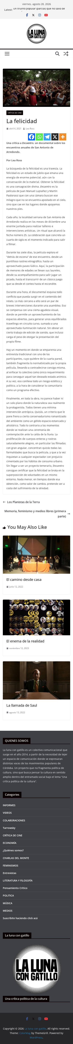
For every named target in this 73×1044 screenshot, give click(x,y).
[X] (54, 136)
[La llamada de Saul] (36, 664)
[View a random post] (66, 53)
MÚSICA (7, 903)
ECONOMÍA (9, 843)
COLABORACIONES (14, 820)
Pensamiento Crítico (15, 888)
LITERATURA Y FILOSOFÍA (17, 880)
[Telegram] (47, 136)
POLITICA (8, 895)
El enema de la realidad (25, 641)
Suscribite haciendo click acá (20, 918)
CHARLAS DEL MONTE (16, 858)
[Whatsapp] (39, 136)
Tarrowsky (9, 828)
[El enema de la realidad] (36, 602)
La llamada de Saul (21, 705)
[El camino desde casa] (36, 538)
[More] (62, 136)
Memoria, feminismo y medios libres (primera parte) (35, 513)
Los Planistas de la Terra (23, 502)
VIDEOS (7, 812)
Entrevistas (9, 873)
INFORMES (9, 805)
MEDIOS (7, 910)
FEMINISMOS (10, 865)
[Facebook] (31, 136)
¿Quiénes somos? (13, 850)
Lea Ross (30, 128)
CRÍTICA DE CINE (15, 113)
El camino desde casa (23, 579)
